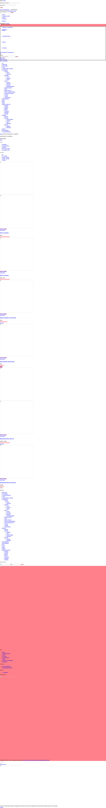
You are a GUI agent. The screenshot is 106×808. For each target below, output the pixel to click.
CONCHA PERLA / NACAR (7, 68)
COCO (3, 67)
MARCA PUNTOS (7, 90)
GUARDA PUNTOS (8, 87)
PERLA (3, 103)
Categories (5, 61)
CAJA (8, 77)
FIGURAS (6, 107)
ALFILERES (6, 75)
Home (3, 14)
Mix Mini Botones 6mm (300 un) (8, 482)
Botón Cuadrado (4, 233)
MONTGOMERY (10, 119)
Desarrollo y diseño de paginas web (31, 760)
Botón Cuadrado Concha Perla (8, 318)
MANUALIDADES (5, 98)
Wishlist (4, 21)
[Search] (0, 53)
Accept (1, 807)
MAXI (3, 100)
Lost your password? (4, 9)
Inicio (1, 134)
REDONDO (6, 112)
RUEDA (8, 79)
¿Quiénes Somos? (6, 16)
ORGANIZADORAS (10, 86)
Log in (1, 7)
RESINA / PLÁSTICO (6, 104)
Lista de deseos (5, 657)
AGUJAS (6, 71)
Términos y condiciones (7, 27)
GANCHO (9, 78)
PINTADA (6, 125)
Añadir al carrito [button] (3, 321)
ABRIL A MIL (4, 64)
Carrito (3, 659)
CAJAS (5, 81)
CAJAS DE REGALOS (6, 131)
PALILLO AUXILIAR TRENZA (9, 92)
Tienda (3, 17)
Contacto (4, 18)
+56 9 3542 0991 (6, 666)
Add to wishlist (3, 229)
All (2, 63)
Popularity (4, 144)
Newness (4, 147)
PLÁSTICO (9, 74)
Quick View (2, 230)
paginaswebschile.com (44, 760)
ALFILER (8, 82)
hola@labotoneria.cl (7, 667)
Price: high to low (6, 150)
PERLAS (5, 109)
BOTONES (9, 83)
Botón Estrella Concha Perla (7, 361)
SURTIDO (6, 114)
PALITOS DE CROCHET (9, 93)
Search (12, 12)
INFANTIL (8, 85)
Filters (1, 140)
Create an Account (12, 11)
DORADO (6, 105)
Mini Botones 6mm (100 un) (7, 438)
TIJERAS (6, 96)
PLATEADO (6, 111)
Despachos (4, 661)
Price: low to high (6, 148)
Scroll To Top (3, 764)
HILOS (5, 89)
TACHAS (6, 94)
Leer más (2, 365)
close (4, 0)
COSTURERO (5, 70)
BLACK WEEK (5, 66)
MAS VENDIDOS (5, 130)
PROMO (3, 129)
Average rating (5, 145)
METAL (8, 72)
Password (2, 5)
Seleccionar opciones (5, 236)
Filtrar (22, 564)
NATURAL (6, 118)
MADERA (4, 115)
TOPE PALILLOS (7, 97)
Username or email (4, 3)
